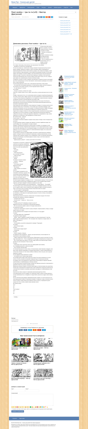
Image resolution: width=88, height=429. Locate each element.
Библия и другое (57, 7)
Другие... (66, 109)
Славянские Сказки (68, 115)
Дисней (50, 7)
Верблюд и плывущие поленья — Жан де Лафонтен (69, 95)
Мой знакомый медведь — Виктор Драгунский (20, 379)
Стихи (38, 7)
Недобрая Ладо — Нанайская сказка (68, 125)
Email (27, 388)
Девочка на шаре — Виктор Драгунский (41, 348)
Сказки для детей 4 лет (65, 25)
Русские (65, 120)
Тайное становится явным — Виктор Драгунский (19, 363)
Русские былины (67, 85)
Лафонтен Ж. (66, 97)
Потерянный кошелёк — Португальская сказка (69, 77)
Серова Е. (66, 90)
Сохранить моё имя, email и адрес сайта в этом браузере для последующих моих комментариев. (32, 409)
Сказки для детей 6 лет (65, 29)
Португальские (67, 78)
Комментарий (14, 393)
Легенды (44, 7)
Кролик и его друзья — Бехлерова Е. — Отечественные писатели (70, 107)
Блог (71, 7)
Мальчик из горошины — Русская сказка (69, 119)
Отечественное (30, 7)
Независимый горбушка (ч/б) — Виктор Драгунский (42, 363)
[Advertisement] (33, 29)
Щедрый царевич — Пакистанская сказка (69, 101)
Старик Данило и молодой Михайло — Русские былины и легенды (70, 83)
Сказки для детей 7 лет (65, 31)
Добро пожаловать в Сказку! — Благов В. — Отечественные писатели (70, 131)
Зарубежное (22, 7)
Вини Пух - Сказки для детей (22, 2)
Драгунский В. (17, 16)
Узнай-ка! (66, 7)
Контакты (15, 418)
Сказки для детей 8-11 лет (66, 34)
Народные (15, 7)
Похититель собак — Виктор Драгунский (19, 348)
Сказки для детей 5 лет (65, 27)
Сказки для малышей (65, 20)
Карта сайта (21, 418)
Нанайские (66, 126)
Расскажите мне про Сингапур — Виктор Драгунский (43, 379)
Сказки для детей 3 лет (65, 22)
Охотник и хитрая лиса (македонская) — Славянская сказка (69, 113)
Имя (12, 388)
